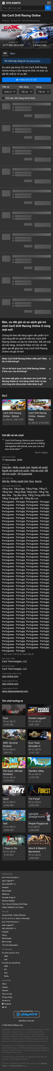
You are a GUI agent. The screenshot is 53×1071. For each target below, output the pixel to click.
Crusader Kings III (8, 897)
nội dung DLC (33, 60)
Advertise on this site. (26, 1020)
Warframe (5, 894)
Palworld (5, 887)
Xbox (12, 53)
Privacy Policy (7, 997)
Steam (45, 452)
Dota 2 (4, 935)
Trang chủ (11, 3)
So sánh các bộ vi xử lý (10, 952)
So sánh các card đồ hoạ (11, 963)
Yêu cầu (5, 911)
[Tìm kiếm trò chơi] (48, 7)
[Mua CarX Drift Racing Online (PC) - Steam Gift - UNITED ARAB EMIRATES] (26, 155)
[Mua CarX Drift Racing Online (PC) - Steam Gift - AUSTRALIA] (26, 177)
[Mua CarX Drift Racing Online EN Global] (26, 285)
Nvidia (6, 976)
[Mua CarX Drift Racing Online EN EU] (26, 307)
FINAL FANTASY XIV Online (12, 907)
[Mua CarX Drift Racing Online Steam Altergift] (26, 264)
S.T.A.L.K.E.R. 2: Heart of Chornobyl (15, 918)
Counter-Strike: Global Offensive (14, 915)
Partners (5, 990)
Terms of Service (16, 1065)
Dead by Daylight (8, 900)
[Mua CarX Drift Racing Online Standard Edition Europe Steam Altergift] (26, 198)
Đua (31, 481)
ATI (5, 969)
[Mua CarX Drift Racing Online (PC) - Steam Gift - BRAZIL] (26, 111)
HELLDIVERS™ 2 (9, 884)
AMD (6, 956)
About (4, 983)
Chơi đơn (6, 467)
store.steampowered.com (15, 691)
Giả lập (5, 481)
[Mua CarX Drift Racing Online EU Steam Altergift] (26, 242)
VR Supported (24, 473)
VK (5, 1007)
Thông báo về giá (27, 79)
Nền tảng (23, 86)
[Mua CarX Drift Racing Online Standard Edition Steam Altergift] (26, 220)
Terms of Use (7, 994)
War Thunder (6, 941)
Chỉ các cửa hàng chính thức (20, 98)
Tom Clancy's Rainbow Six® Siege (14, 904)
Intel (5, 959)
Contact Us (6, 1000)
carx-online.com (10, 676)
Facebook (7, 1004)
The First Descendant (10, 945)
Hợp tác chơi (36, 470)
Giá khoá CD (15, 20)
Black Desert (6, 890)
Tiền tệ (5, 86)
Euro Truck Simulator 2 (10, 877)
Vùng (38, 86)
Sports (38, 481)
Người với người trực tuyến (15, 470)
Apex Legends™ (8, 880)
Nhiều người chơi (21, 467)
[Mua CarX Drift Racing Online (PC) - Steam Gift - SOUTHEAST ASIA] (26, 133)
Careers (5, 987)
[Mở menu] (48, 2)
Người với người (39, 467)
